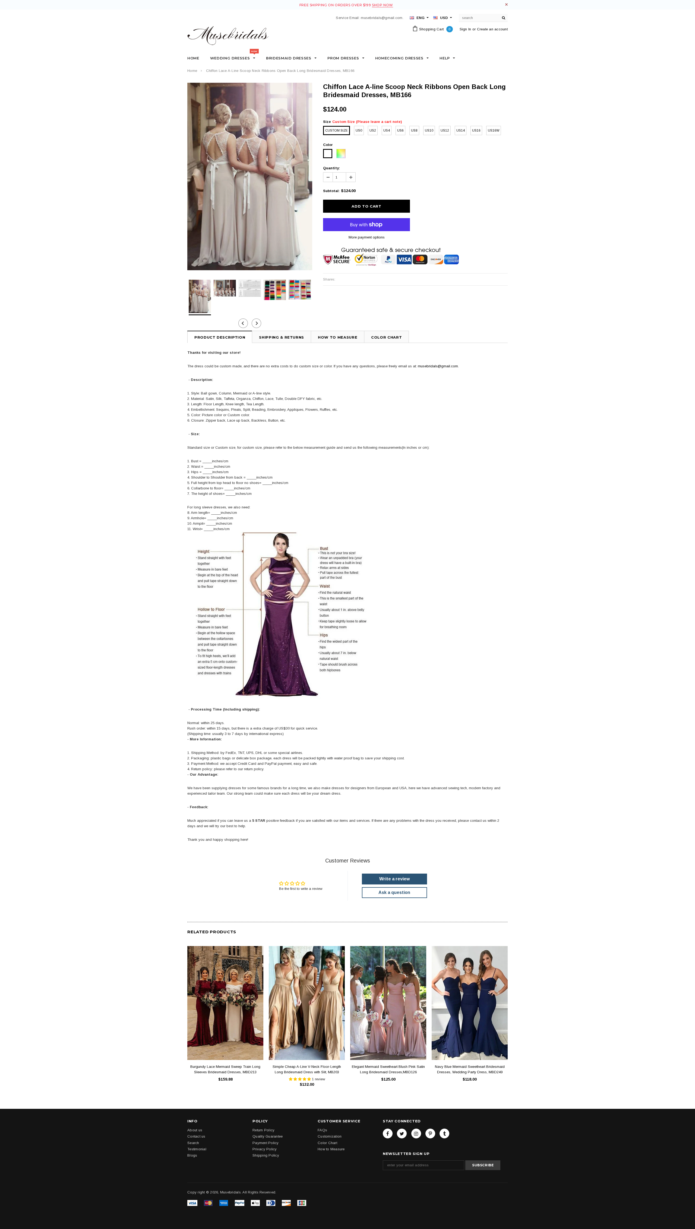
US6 (400, 130)
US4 (386, 130)
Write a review (394, 879)
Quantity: (331, 168)
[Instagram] (416, 1133)
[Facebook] (388, 1133)
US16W (493, 130)
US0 (359, 130)
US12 (445, 130)
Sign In (465, 29)
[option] (249, 176)
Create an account (492, 29)
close (506, 4)
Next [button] (256, 323)
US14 (460, 130)
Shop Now (382, 5)
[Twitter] (402, 1133)
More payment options (367, 237)
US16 (476, 130)
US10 (429, 130)
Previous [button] (243, 323)
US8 (414, 130)
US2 (372, 130)
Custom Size (336, 130)
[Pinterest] (430, 1133)
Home (192, 71)
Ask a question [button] (394, 892)
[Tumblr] (444, 1133)
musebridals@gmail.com (438, 366)
